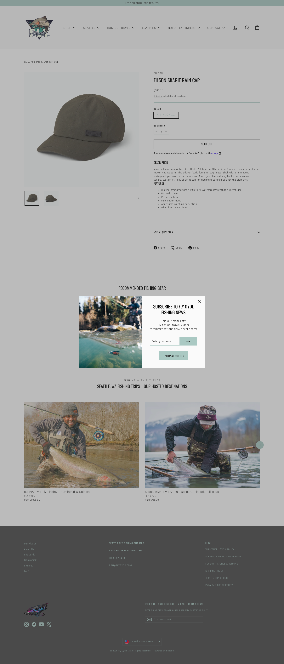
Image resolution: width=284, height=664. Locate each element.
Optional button (173, 355)
